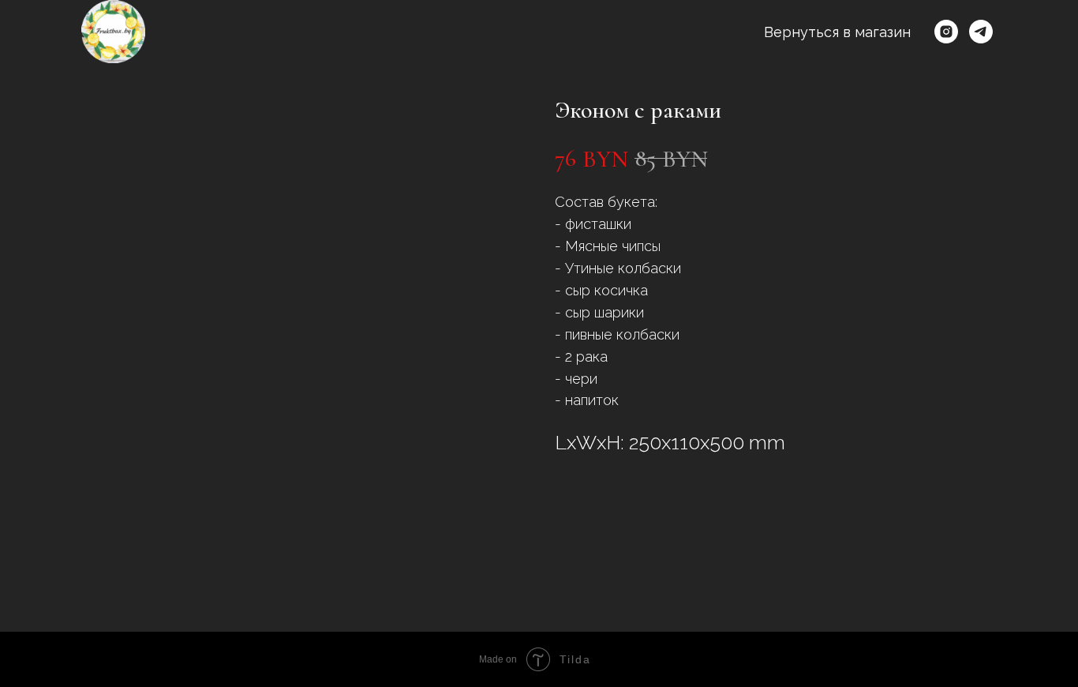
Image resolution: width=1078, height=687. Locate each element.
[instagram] (946, 31)
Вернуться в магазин (837, 32)
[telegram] (981, 31)
